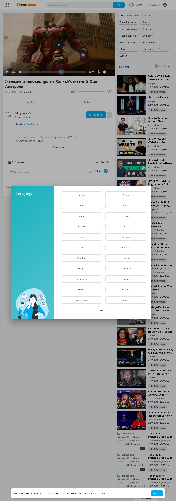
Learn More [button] (107, 493)
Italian (126, 279)
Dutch (82, 205)
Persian (81, 289)
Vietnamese (81, 300)
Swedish (126, 289)
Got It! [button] (157, 493)
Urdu (81, 247)
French (126, 205)
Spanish (81, 226)
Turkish (126, 226)
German (82, 215)
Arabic (126, 194)
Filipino (103, 310)
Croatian (81, 258)
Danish (125, 300)
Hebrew (126, 258)
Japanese (126, 268)
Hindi (81, 237)
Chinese (126, 237)
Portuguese (81, 279)
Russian (126, 215)
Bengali (81, 268)
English (81, 194)
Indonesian (125, 247)
